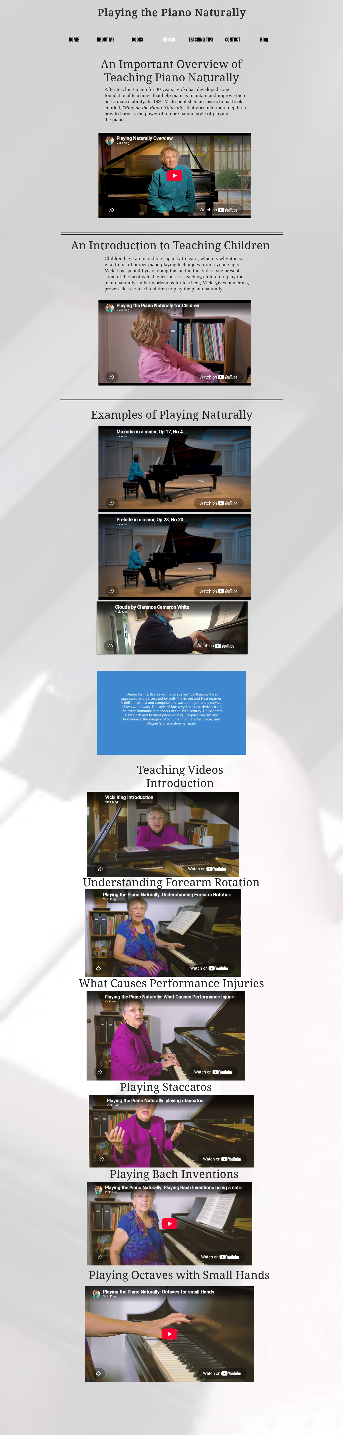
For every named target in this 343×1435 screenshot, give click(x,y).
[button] (240, 749)
